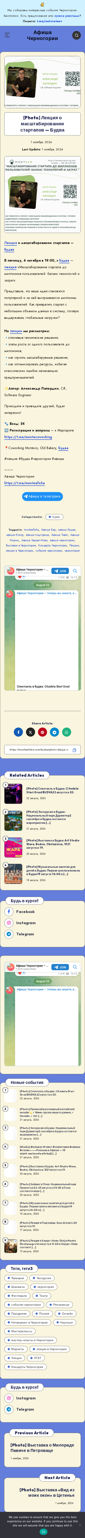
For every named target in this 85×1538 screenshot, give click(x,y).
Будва (9, 249)
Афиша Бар (48, 530)
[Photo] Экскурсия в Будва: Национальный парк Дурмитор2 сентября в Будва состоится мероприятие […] (48, 817)
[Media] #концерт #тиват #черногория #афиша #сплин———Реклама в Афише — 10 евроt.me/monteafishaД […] (50, 1150)
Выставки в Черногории (21, 545)
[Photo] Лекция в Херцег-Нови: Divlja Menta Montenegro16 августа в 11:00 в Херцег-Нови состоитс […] (49, 1244)
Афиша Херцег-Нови (34, 540)
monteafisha (31, 530)
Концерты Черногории (52, 545)
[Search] (76, 35)
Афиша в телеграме (44, 496)
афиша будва (66, 530)
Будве (64, 260)
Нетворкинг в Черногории (29, 1322)
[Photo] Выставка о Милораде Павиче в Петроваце (42, 1447)
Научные (66, 1322)
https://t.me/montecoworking (28, 437)
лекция (10, 267)
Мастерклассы (21, 1331)
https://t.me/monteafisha (24, 483)
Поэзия (44, 1313)
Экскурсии (44, 1278)
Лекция (10, 242)
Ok (43, 1531)
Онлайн (67, 1313)
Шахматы (18, 1287)
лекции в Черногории (19, 550)
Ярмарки (17, 1278)
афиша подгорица (37, 535)
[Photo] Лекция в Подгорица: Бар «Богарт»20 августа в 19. (48, 1224)
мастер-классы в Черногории (32, 1340)
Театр (43, 1296)
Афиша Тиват (59, 535)
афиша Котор (14, 535)
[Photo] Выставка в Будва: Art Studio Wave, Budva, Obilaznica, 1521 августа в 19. (52, 844)
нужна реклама (66, 15)
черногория (72, 550)
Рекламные (61, 1304)
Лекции (74, 545)
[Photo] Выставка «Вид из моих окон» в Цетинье (47, 1492)
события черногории (48, 550)
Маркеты (17, 1349)
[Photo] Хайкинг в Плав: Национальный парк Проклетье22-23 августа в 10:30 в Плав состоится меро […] (48, 1187)
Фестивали (19, 1296)
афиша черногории (62, 540)
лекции (16, 331)
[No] (80, 1525)
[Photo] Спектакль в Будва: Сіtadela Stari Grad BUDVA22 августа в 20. (52, 790)
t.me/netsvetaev (49, 21)
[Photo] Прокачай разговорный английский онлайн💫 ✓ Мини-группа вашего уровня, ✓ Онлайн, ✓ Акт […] (47, 1112)
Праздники (19, 1313)
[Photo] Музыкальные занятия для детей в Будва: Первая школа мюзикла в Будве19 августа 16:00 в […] (53, 870)
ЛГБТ (37, 1358)
